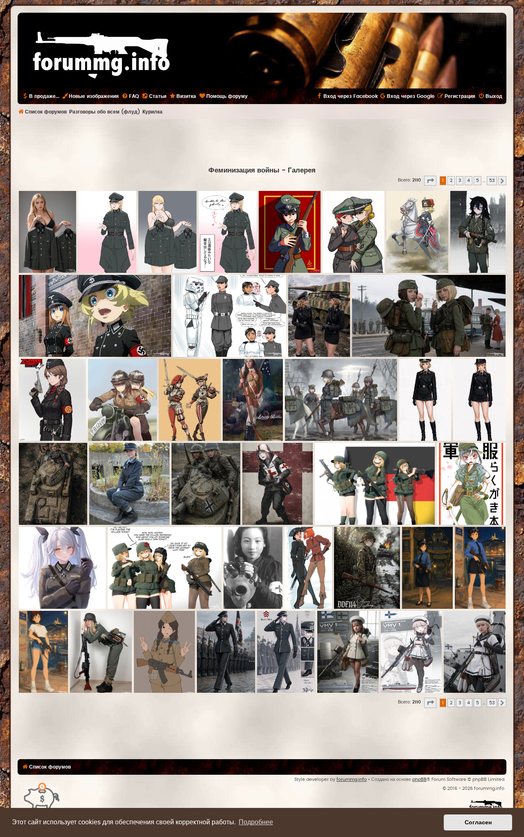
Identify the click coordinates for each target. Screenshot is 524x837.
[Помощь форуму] (42, 795)
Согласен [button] (478, 822)
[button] (430, 181)
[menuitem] (130, 96)
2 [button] (451, 180)
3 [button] (459, 180)
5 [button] (477, 180)
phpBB (419, 779)
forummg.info (352, 779)
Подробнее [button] (256, 822)
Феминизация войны (244, 170)
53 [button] (492, 180)
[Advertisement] (262, 141)
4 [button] (468, 180)
